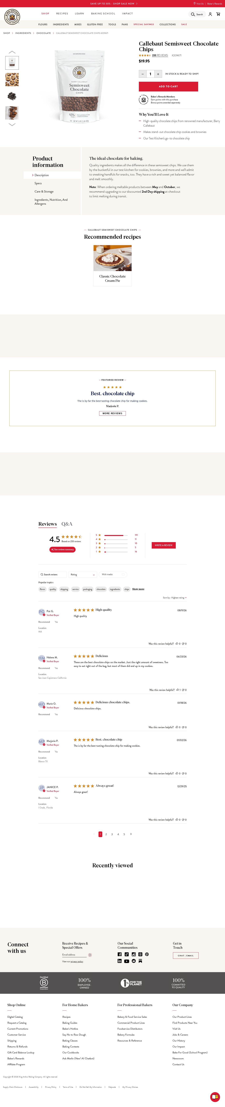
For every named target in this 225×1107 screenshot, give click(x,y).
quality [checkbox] (53, 589)
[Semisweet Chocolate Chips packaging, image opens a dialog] (79, 88)
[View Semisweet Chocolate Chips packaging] (12, 63)
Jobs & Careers (180, 1035)
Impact (127, 13)
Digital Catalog (15, 1017)
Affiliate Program (16, 1064)
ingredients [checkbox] (115, 589)
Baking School (103, 13)
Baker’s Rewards (214, 3)
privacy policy (77, 961)
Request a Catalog (16, 1023)
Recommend (44, 622)
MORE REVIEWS (112, 413)
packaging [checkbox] (87, 589)
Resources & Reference (129, 1041)
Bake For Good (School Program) (190, 1053)
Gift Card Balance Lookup (20, 1053)
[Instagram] (134, 954)
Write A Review (163, 545)
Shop (45, 13)
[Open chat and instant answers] (215, 1097)
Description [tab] (42, 175)
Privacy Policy (50, 1087)
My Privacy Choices (130, 1087)
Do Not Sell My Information (91, 1087)
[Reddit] (134, 961)
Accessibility (34, 1087)
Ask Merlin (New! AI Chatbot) (78, 1058)
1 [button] (100, 834)
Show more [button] (138, 589)
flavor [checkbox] (42, 589)
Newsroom (178, 1058)
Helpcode (112, 1087)
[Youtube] (126, 961)
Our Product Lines (182, 1017)
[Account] (210, 14)
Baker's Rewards (15, 1058)
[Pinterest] (147, 954)
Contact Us (178, 1064)
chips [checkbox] (127, 589)
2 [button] (106, 834)
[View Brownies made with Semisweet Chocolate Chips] (12, 113)
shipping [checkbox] (64, 589)
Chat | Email (186, 955)
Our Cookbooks (70, 1053)
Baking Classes (70, 1041)
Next (12, 124)
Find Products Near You (184, 1023)
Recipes (62, 13)
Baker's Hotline (70, 1029)
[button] (117, 536)
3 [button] (112, 834)
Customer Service (16, 1035)
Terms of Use (68, 1087)
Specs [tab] (38, 183)
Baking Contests (70, 1047)
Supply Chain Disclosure (12, 1087)
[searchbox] (52, 574)
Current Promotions (17, 1029)
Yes (56, 622)
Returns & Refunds (17, 1047)
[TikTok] (127, 954)
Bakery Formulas (126, 1035)
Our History (178, 1041)
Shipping (11, 1041)
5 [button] (124, 834)
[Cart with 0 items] (218, 14)
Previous (12, 52)
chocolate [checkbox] (101, 589)
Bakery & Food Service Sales (132, 1017)
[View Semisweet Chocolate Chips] (12, 96)
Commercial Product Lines (131, 1023)
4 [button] (118, 834)
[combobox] (83, 574)
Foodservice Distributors (129, 1029)
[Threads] (140, 954)
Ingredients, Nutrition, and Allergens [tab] (51, 201)
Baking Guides (69, 1023)
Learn (79, 13)
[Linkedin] (120, 961)
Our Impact (178, 1047)
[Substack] (140, 961)
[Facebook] (120, 954)
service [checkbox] (75, 589)
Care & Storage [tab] (44, 191)
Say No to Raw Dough (74, 1035)
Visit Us (200, 3)
